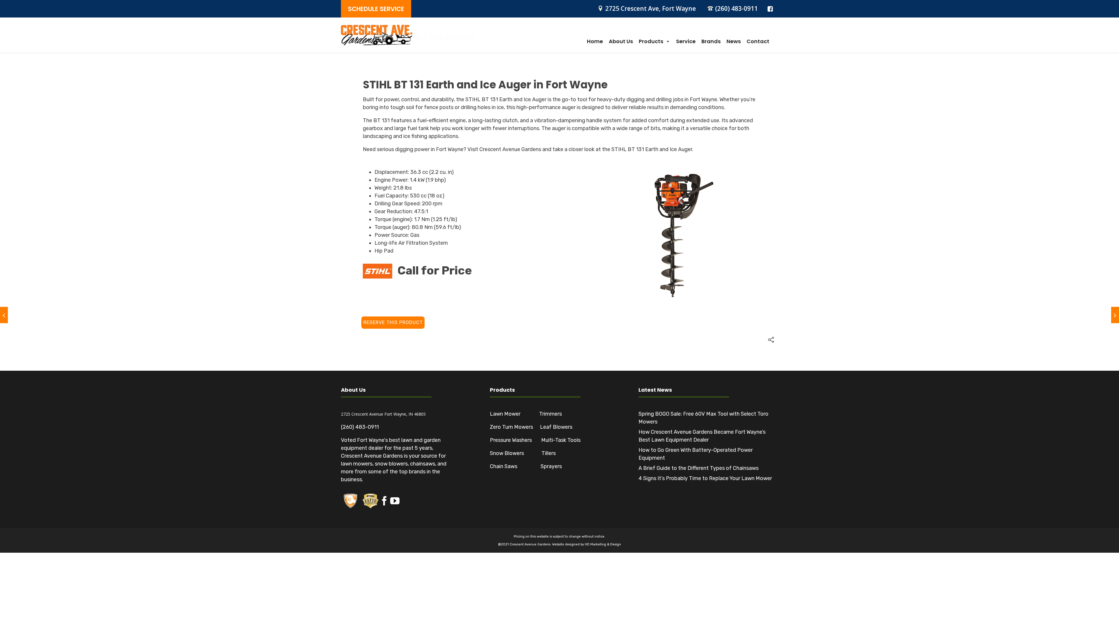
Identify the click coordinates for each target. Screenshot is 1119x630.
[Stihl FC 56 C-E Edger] (1115, 315)
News (733, 41)
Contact (758, 41)
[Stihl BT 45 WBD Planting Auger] (4, 315)
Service (686, 41)
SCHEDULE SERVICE (376, 9)
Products (651, 41)
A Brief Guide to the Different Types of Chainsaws (698, 468)
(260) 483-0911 (736, 8)
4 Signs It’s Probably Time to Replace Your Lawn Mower (705, 478)
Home (595, 41)
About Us (621, 41)
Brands (711, 41)
